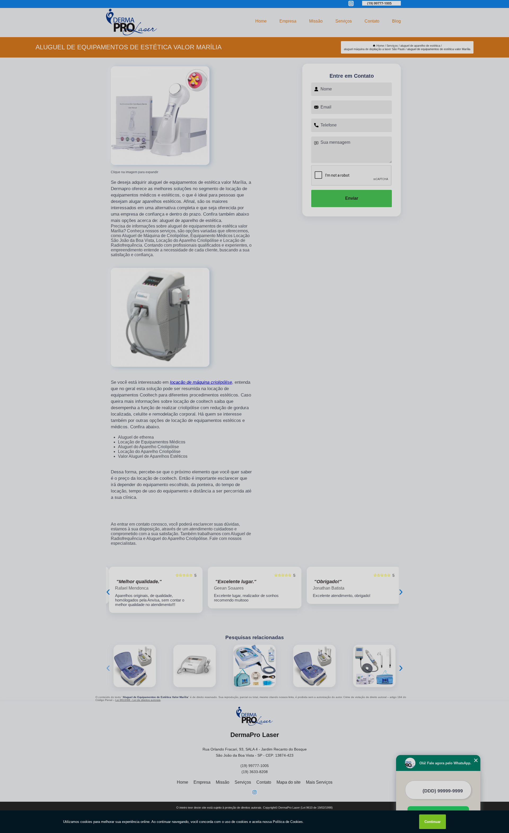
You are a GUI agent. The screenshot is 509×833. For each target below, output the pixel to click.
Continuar (432, 822)
